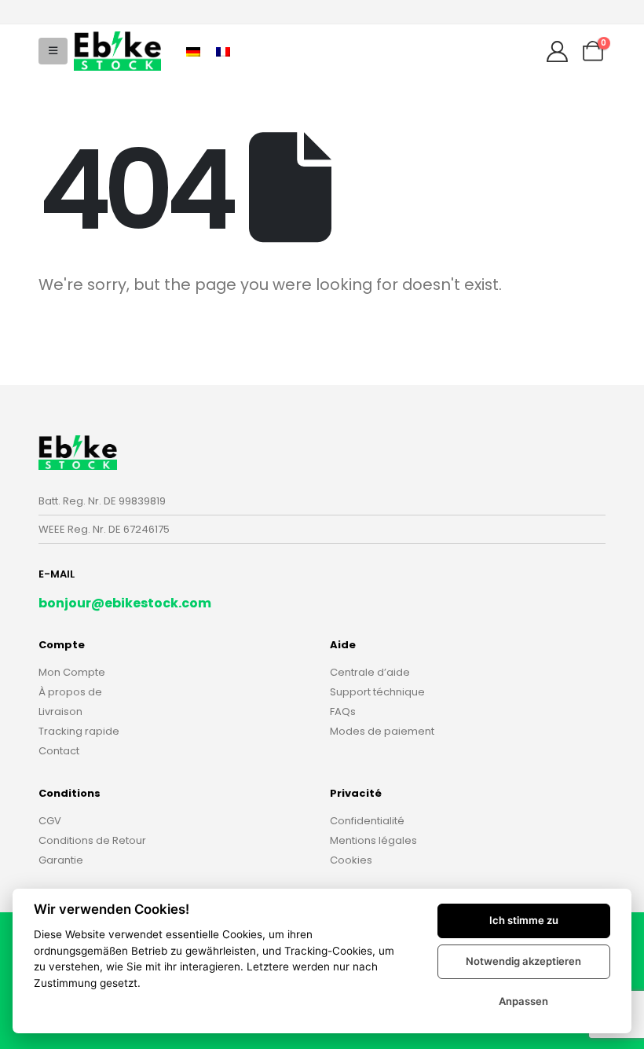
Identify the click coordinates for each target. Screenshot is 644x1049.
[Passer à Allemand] (193, 51)
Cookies (351, 860)
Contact (58, 750)
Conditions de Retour (92, 840)
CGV (49, 820)
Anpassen (523, 1001)
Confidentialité (367, 820)
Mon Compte (71, 672)
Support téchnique (377, 691)
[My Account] (556, 51)
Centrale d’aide (370, 672)
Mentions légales (373, 840)
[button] (53, 51)
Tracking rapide (78, 731)
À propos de (70, 691)
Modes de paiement (382, 731)
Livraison (60, 711)
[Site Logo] (117, 50)
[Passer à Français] (223, 51)
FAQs (343, 711)
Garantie (60, 860)
